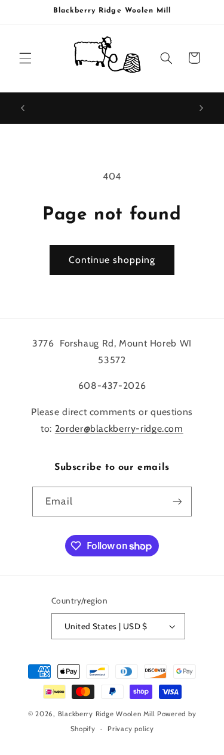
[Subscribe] (177, 501)
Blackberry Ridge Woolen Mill (107, 714)
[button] (25, 58)
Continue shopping (112, 259)
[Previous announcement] (23, 108)
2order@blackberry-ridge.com (119, 428)
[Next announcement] (201, 108)
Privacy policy (131, 729)
